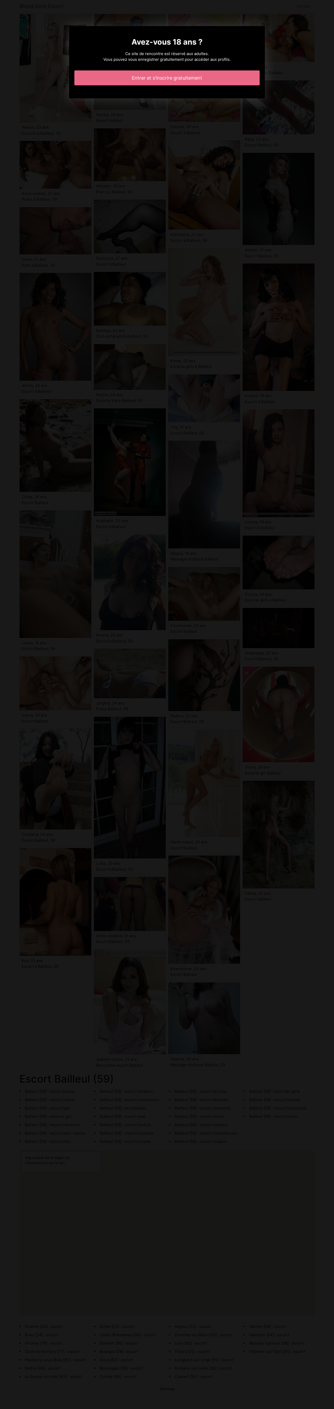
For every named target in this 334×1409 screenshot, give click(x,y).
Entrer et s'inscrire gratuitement (167, 78)
